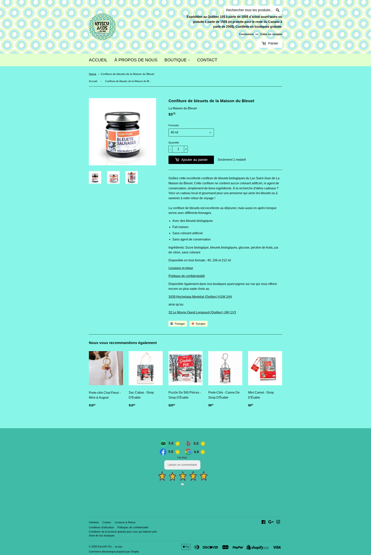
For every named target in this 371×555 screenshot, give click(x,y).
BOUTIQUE (176, 59)
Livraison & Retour (125, 522)
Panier (272, 43)
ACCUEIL (98, 59)
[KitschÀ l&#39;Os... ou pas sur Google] (271, 522)
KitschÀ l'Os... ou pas (110, 546)
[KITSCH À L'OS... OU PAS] (182, 485)
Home (92, 74)
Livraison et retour (180, 268)
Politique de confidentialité (186, 276)
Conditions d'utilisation (101, 527)
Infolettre (94, 522)
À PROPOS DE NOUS (135, 59)
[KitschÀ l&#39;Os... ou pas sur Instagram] (278, 522)
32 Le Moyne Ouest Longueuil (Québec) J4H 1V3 (202, 312)
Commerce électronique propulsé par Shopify (114, 551)
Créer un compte (271, 34)
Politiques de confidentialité (132, 527)
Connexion (246, 34)
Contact (106, 522)
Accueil (93, 81)
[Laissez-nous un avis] (182, 480)
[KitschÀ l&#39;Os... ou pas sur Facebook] (263, 522)
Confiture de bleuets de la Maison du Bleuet (127, 74)
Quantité (173, 142)
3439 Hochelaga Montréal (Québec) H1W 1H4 (200, 296)
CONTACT (207, 59)
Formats (173, 125)
